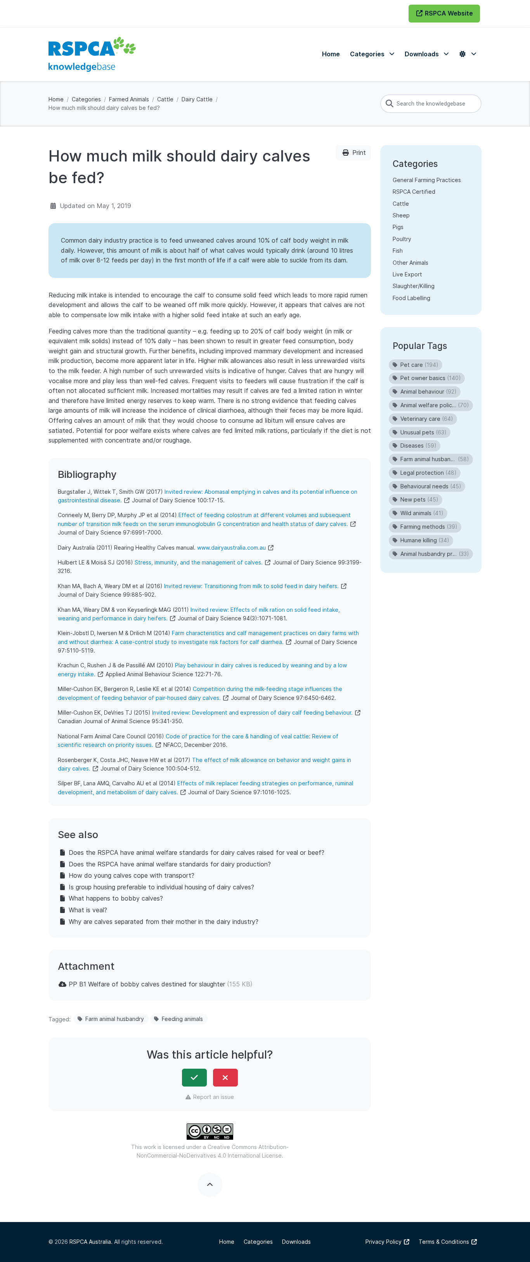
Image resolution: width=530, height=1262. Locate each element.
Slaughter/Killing (414, 286)
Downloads (296, 1241)
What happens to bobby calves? (116, 898)
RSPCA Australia (90, 1241)
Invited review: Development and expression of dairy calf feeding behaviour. (252, 712)
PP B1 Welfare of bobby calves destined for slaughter (147, 984)
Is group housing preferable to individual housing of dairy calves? (161, 887)
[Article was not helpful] (225, 1078)
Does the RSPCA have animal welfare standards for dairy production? (170, 864)
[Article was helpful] (194, 1078)
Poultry (402, 239)
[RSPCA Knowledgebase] (92, 54)
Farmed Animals (129, 99)
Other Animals (410, 262)
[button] (372, 54)
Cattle (165, 99)
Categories (86, 99)
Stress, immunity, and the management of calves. (199, 562)
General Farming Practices (427, 180)
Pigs (398, 227)
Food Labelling (411, 298)
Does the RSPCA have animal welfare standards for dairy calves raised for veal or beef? (196, 852)
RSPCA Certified (414, 191)
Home (56, 99)
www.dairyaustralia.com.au (231, 547)
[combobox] (431, 103)
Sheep (401, 215)
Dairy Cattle (197, 99)
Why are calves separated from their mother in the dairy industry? (163, 921)
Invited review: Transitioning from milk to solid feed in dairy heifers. (251, 586)
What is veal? (88, 910)
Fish (398, 250)
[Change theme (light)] (468, 54)
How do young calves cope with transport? (131, 875)
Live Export (407, 274)
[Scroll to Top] (209, 1184)
